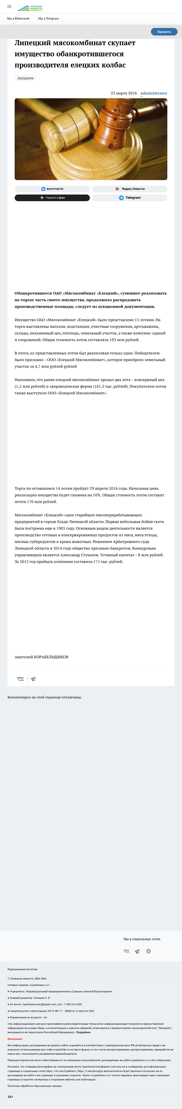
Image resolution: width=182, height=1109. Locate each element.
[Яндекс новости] (129, 189)
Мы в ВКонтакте (18, 18)
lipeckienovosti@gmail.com (39, 1004)
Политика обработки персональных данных (35, 1085)
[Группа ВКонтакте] (52, 189)
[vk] (21, 679)
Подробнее (83, 1032)
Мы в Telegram (48, 18)
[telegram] (34, 679)
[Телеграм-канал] (129, 198)
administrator (153, 93)
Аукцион (25, 78)
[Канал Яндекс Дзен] (52, 198)
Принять (164, 32)
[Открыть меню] (9, 6)
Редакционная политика (23, 969)
